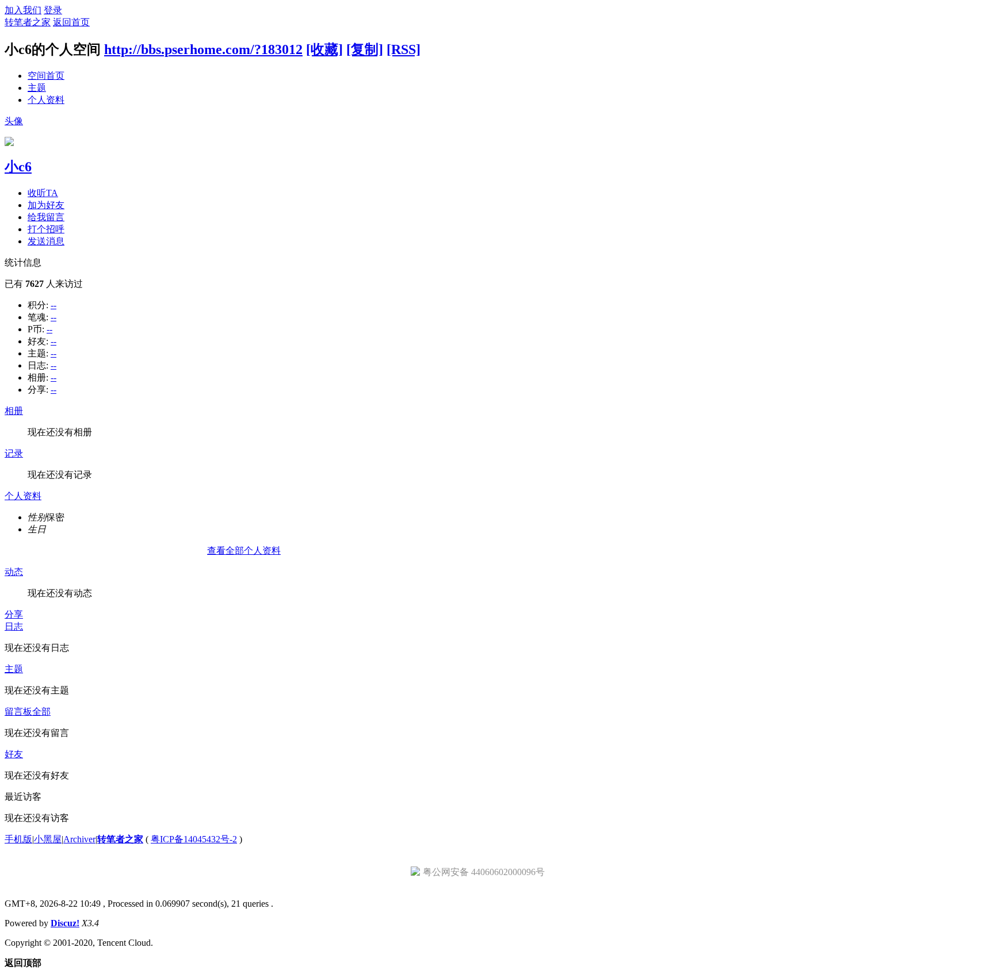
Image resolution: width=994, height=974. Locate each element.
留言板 (18, 711)
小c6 (18, 166)
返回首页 (71, 22)
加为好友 (46, 205)
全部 (41, 711)
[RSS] (403, 49)
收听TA (43, 193)
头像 (14, 121)
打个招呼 (46, 229)
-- (53, 305)
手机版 (18, 839)
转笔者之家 (28, 22)
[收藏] (324, 49)
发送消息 (46, 241)
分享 (14, 614)
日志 (14, 626)
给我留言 (46, 217)
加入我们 (23, 10)
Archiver (79, 839)
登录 (53, 10)
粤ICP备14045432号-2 (194, 839)
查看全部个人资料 (244, 550)
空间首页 (46, 75)
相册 (14, 411)
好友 (14, 754)
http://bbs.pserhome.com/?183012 (203, 49)
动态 (14, 572)
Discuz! (65, 923)
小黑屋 (48, 839)
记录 (14, 453)
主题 (37, 88)
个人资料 (46, 100)
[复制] (364, 49)
